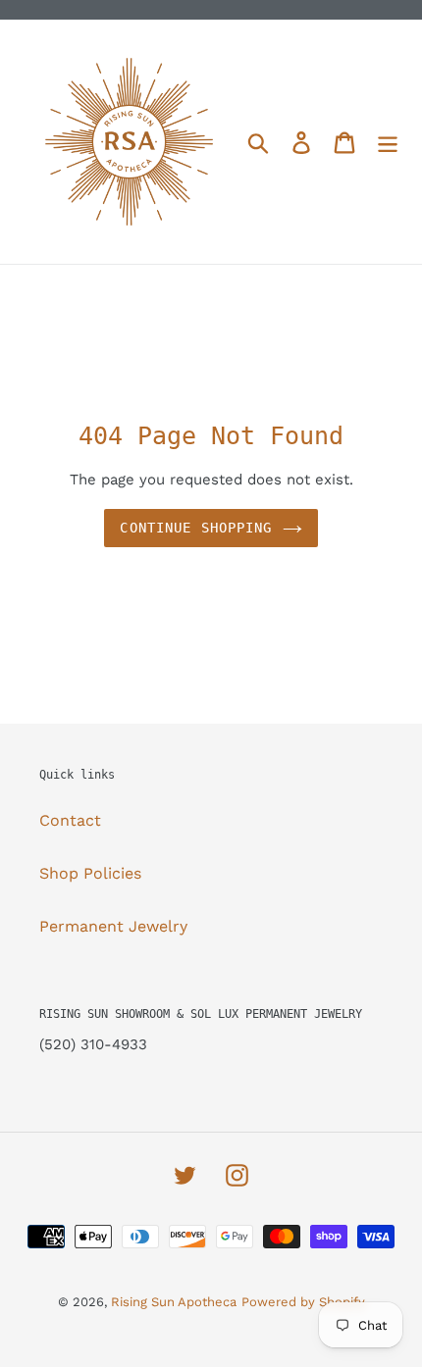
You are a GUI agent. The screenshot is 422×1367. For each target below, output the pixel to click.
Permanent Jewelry (113, 926)
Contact (70, 820)
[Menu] (387, 142)
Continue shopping (196, 527)
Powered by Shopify (303, 1301)
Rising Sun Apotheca (174, 1301)
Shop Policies (90, 873)
